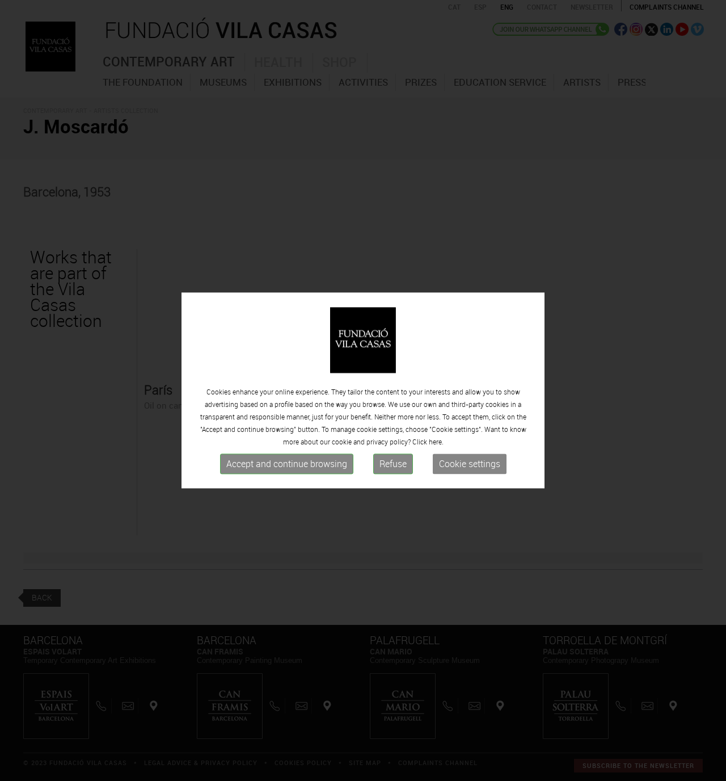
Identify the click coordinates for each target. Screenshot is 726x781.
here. (436, 441)
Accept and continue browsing (286, 463)
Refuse (393, 463)
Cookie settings (469, 463)
